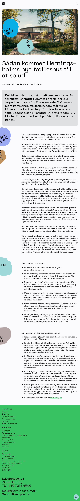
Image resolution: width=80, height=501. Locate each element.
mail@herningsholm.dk (19, 491)
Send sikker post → (16, 494)
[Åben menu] (71, 3)
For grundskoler (8, 458)
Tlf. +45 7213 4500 (16, 485)
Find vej (5, 412)
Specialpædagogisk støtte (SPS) (14, 435)
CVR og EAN (6, 470)
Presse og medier (8, 417)
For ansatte (6, 454)
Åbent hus (5, 414)
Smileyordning (7, 465)
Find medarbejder (9, 419)
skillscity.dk (56, 398)
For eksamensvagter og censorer (14, 461)
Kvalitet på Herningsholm (11, 463)
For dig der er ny (8, 433)
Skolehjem (6, 437)
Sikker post (6, 431)
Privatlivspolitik (8, 442)
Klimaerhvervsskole (9, 423)
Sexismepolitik (8, 440)
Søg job (5, 421)
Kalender (5, 447)
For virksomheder (8, 456)
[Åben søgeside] (76, 3)
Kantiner (5, 444)
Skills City (6, 468)
